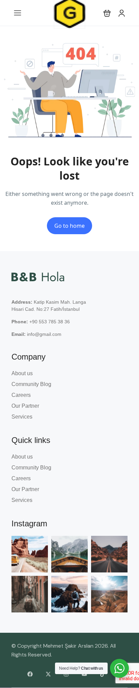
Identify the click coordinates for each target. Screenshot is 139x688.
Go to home (69, 225)
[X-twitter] (48, 674)
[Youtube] (84, 674)
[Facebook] (30, 674)
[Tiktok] (102, 674)
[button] (107, 13)
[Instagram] (66, 674)
